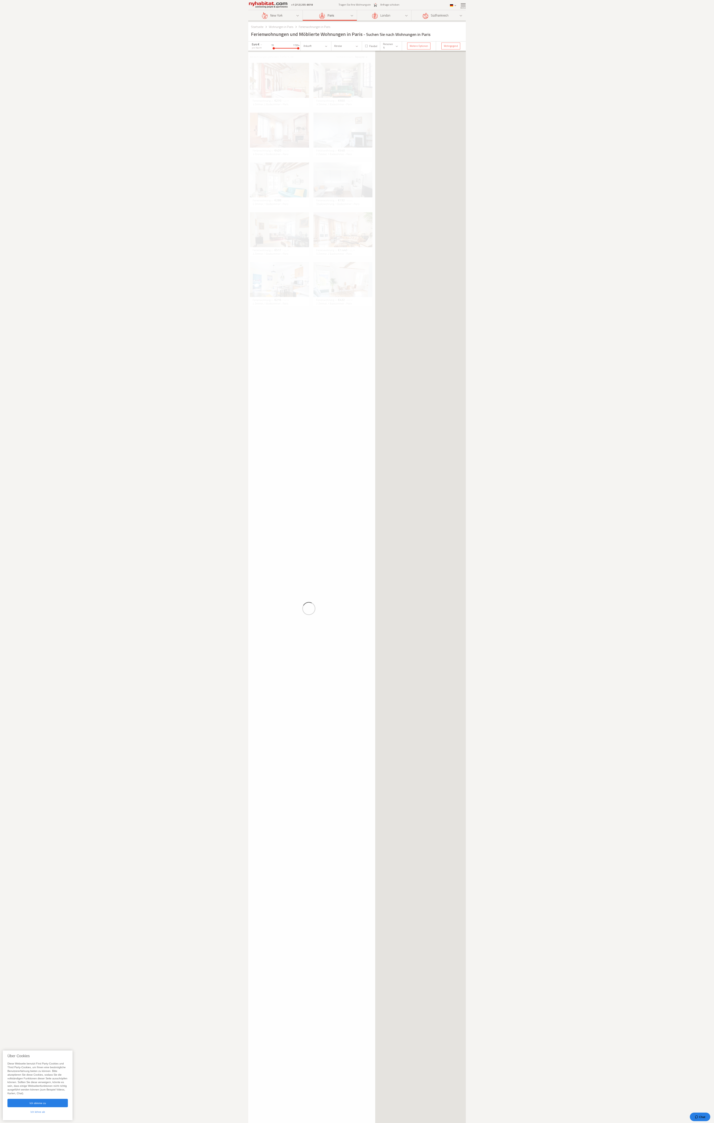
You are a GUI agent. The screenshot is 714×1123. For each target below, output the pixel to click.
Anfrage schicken (389, 5)
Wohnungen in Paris (281, 27)
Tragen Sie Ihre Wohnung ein (355, 5)
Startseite (257, 27)
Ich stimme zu (38, 1103)
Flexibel (373, 46)
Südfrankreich (439, 15)
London (385, 15)
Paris (330, 15)
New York (276, 15)
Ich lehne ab (37, 1111)
